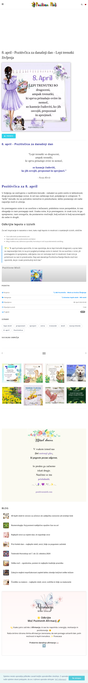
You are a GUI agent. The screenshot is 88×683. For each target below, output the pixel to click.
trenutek (53, 326)
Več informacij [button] (60, 679)
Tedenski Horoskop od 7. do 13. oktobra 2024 (30, 554)
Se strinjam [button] (76, 678)
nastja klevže (75, 326)
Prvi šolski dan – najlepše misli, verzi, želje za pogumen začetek (38, 544)
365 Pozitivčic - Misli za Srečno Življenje (70, 292)
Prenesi (9, 136)
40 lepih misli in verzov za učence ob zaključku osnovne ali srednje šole (42, 516)
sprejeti (33, 326)
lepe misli (8, 326)
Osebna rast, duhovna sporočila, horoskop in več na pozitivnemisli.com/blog (36, 241)
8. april (7, 330)
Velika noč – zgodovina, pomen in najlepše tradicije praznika (37, 563)
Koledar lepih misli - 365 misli (74, 297)
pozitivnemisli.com (23, 236)
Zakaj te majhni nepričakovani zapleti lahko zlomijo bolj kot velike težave (42, 573)
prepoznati (20, 326)
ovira (43, 326)
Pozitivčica (18, 330)
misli (63, 326)
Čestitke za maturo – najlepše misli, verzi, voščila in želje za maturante (41, 582)
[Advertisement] (44, 29)
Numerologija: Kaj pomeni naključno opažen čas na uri (35, 525)
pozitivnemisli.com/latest (26, 239)
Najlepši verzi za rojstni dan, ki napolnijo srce (30, 535)
